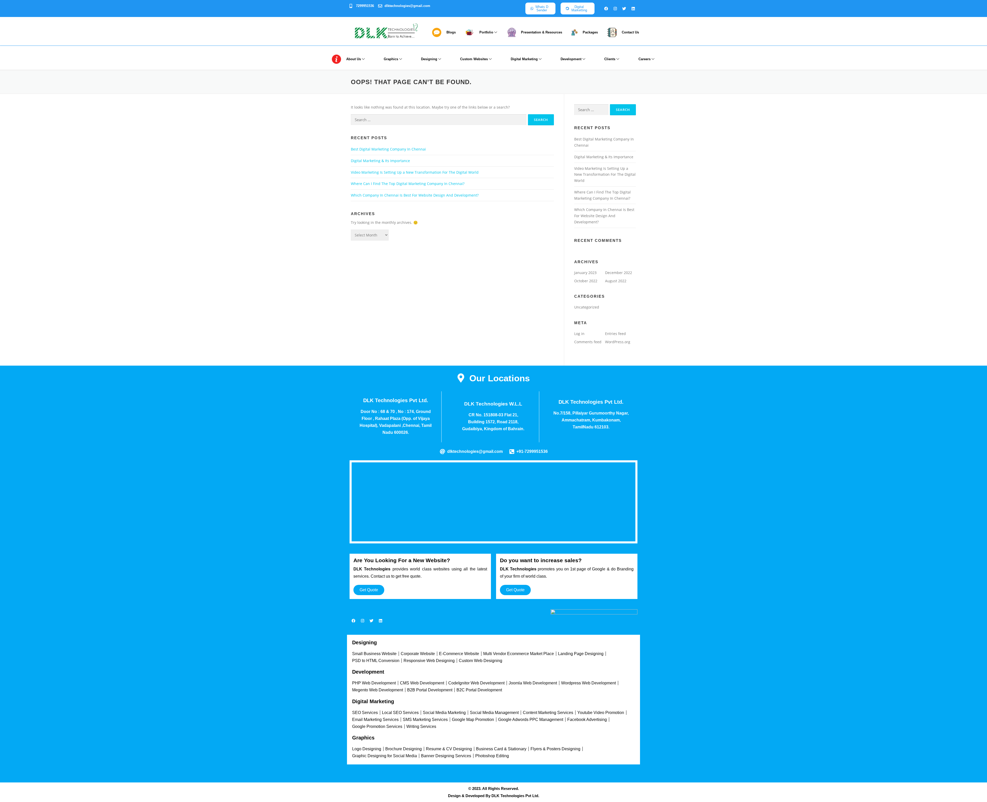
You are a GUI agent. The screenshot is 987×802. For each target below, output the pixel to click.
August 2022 (615, 280)
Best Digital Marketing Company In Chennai (388, 149)
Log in (579, 333)
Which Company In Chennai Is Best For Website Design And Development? (415, 195)
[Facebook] (606, 8)
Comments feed (587, 341)
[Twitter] (624, 8)
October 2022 (585, 280)
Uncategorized (586, 307)
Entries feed (615, 333)
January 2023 (585, 272)
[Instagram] (615, 8)
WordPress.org (617, 341)
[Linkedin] (633, 8)
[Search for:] (438, 119)
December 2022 (618, 272)
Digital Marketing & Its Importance (380, 160)
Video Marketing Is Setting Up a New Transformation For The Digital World (415, 172)
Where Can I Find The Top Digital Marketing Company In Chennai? (407, 183)
